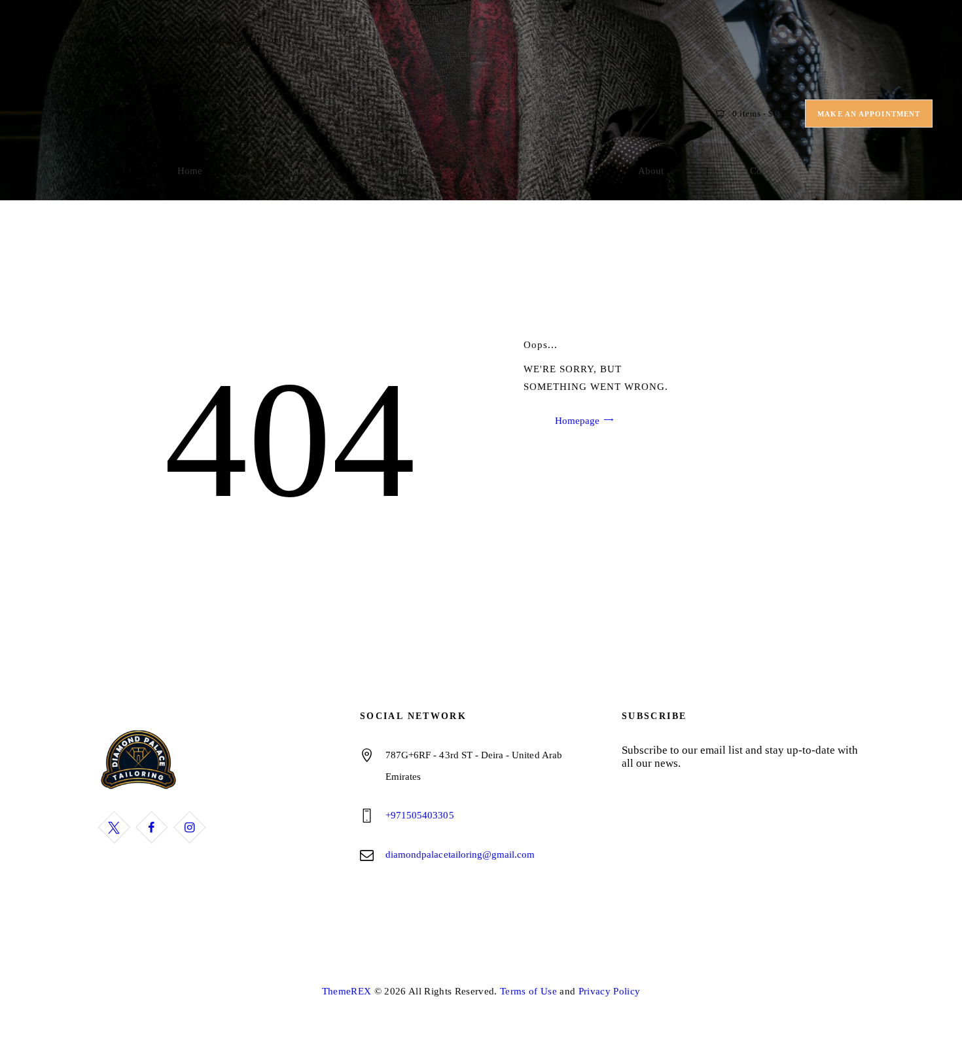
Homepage (577, 420)
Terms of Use (528, 991)
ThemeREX (347, 991)
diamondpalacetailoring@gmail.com (460, 854)
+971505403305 (419, 815)
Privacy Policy (610, 991)
